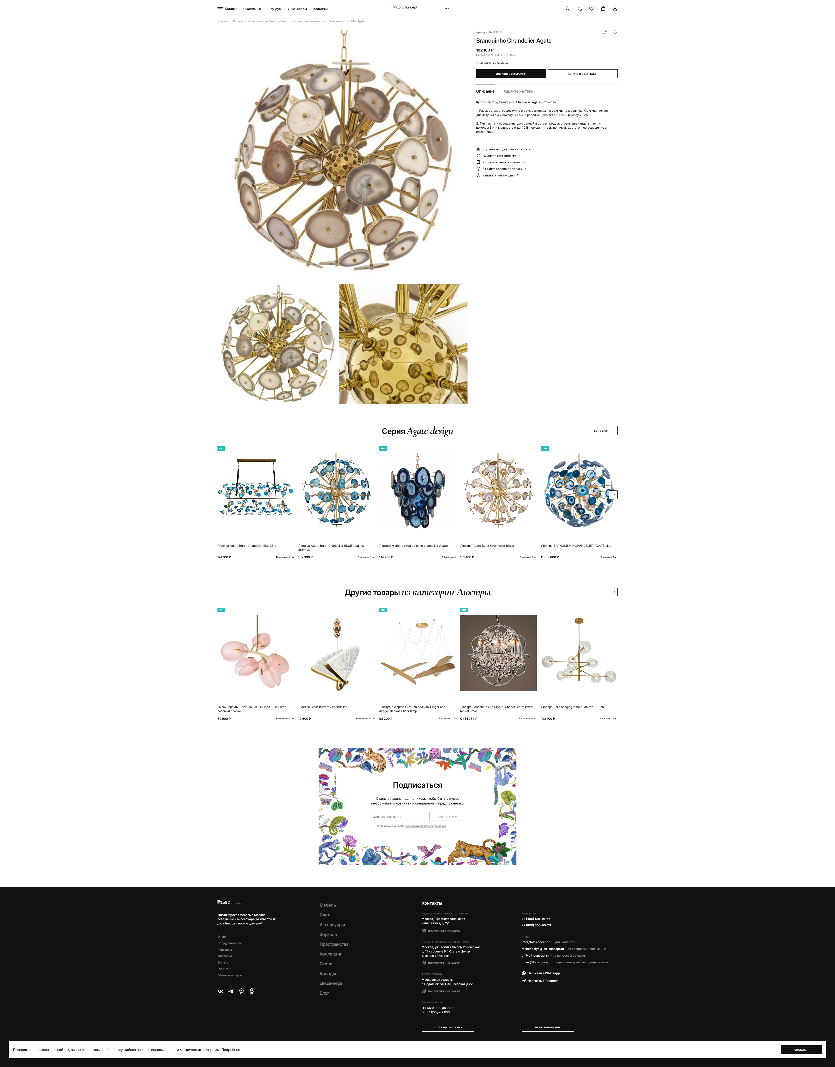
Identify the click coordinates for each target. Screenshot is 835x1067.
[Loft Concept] (417, 9)
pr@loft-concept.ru (535, 955)
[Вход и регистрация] (615, 8)
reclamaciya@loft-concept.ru (543, 949)
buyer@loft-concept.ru (538, 962)
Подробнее (230, 1049)
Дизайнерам (297, 9)
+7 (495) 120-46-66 (536, 919)
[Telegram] (231, 991)
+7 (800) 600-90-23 (536, 925)
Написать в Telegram (543, 980)
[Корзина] (603, 8)
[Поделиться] (605, 32)
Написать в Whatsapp (544, 973)
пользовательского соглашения (425, 826)
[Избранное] (591, 8)
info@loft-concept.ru (536, 942)
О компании (252, 9)
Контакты (320, 9)
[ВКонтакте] (220, 991)
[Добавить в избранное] (615, 32)
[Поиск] (568, 8)
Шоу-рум (274, 9)
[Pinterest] (241, 991)
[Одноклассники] (252, 991)
